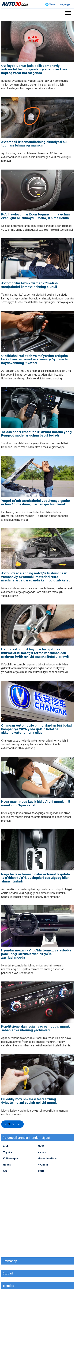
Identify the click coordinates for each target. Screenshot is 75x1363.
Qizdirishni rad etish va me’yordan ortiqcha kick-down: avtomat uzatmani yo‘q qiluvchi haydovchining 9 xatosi (34, 359)
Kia (5, 1170)
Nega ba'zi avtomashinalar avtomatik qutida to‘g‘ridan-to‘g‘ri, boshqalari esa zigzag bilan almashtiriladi (35, 877)
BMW (41, 1146)
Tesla (41, 1170)
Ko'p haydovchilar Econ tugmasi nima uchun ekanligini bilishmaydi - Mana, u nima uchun (35, 216)
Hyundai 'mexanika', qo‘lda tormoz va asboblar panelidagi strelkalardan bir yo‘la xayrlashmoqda (37, 953)
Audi (6, 1146)
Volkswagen (10, 1158)
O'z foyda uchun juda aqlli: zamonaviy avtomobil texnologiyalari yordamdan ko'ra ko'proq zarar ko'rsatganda (34, 69)
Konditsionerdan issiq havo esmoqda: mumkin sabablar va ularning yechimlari (36, 1028)
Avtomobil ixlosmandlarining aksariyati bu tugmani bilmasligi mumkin (34, 144)
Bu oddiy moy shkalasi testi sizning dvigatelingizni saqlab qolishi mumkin (30, 1101)
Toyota (7, 1152)
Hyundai (43, 1164)
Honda (7, 1164)
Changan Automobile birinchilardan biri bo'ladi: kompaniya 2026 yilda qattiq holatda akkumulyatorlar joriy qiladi (37, 729)
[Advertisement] (37, 1214)
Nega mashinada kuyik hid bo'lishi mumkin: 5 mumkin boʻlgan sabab (35, 803)
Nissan (42, 1152)
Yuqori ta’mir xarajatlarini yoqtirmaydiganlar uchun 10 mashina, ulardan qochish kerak (35, 502)
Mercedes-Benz (47, 1158)
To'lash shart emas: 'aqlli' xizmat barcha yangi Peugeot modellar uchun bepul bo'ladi (36, 434)
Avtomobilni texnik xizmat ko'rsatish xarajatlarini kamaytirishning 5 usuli (29, 285)
